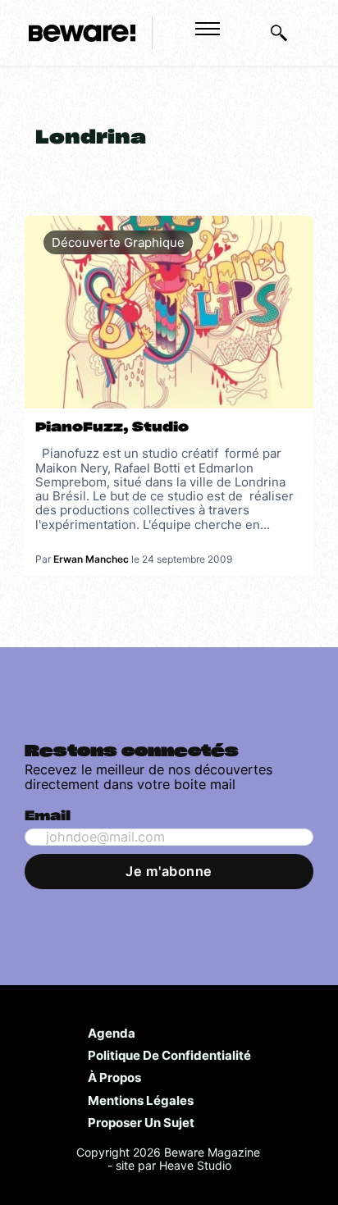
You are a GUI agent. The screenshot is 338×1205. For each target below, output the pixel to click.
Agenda (111, 1032)
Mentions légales (141, 1100)
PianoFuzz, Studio (112, 427)
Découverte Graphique (118, 242)
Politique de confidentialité (169, 1055)
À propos (114, 1077)
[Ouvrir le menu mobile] (207, 28)
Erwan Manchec (91, 559)
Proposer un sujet (141, 1122)
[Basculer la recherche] (279, 32)
